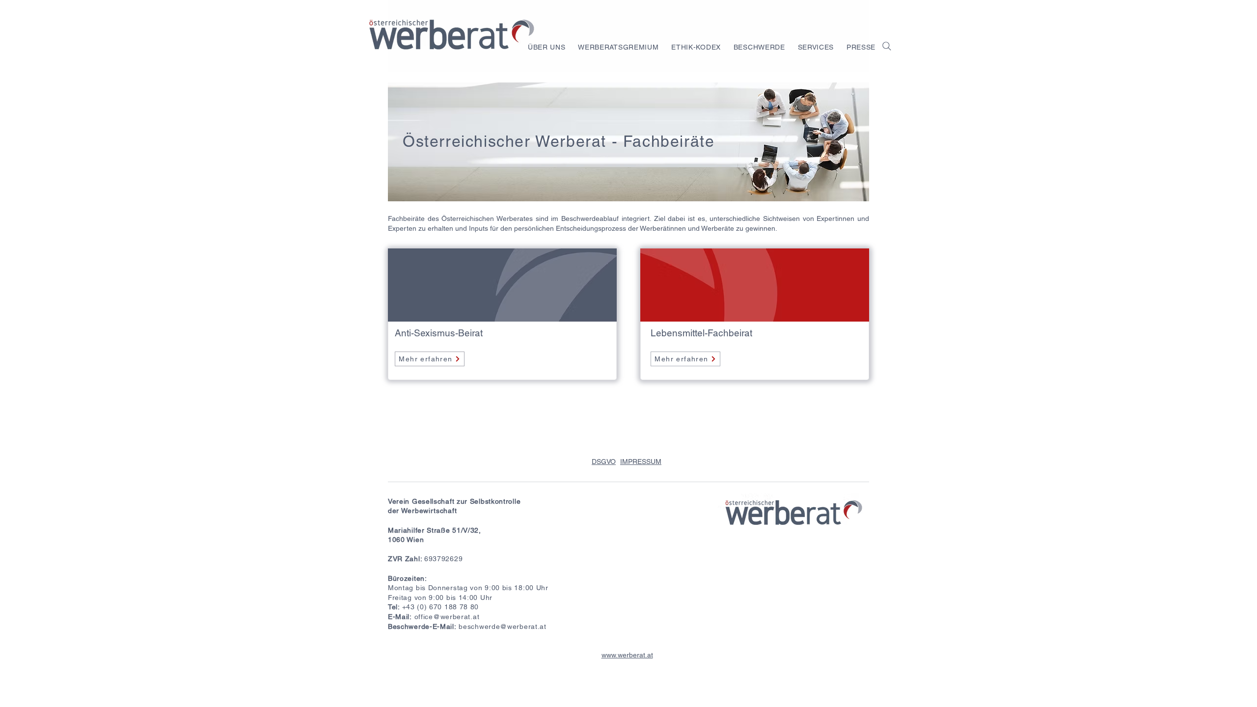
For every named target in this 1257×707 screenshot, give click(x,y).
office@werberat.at (447, 617)
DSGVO (604, 461)
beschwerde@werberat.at (502, 626)
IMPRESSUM (640, 461)
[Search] (886, 45)
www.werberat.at (627, 655)
